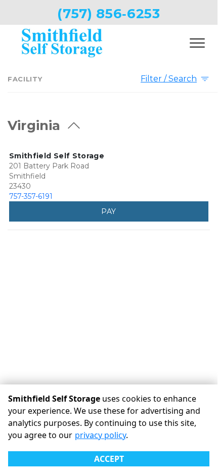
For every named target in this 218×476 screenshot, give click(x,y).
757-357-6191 (31, 196)
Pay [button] (108, 211)
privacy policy (100, 435)
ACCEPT (109, 458)
